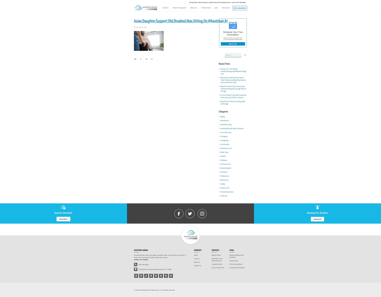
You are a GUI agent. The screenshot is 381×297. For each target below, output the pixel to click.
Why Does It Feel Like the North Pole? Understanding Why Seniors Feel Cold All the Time (233, 80)
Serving (217, 2)
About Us (197, 262)
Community (225, 144)
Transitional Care (227, 192)
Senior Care (225, 188)
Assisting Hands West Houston (232, 128)
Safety (223, 184)
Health (223, 156)
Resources (224, 180)
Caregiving (224, 140)
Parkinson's (225, 176)
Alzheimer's (225, 120)
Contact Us (197, 265)
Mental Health (226, 168)
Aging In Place (216, 255)
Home (196, 255)
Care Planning (226, 132)
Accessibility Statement (237, 268)
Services (196, 259)
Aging (223, 117)
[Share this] (141, 59)
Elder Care (224, 152)
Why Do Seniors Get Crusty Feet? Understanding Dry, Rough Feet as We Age (233, 88)
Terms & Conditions (235, 264)
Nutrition (224, 172)
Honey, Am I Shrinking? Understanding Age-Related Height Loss (234, 71)
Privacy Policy (233, 261)
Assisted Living (226, 124)
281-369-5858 (241, 2)
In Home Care (226, 164)
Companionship (217, 264)
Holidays (224, 160)
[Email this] (136, 59)
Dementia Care (226, 148)
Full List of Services (218, 268)
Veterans (224, 196)
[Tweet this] (146, 59)
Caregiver (224, 136)
